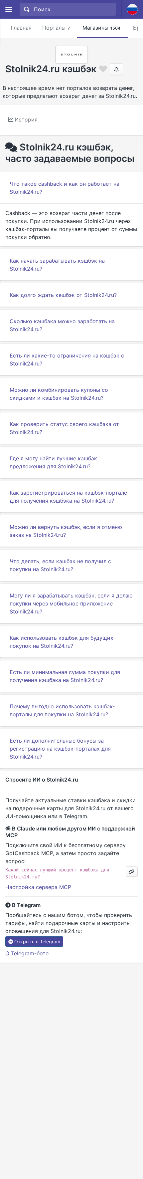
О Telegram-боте (27, 953)
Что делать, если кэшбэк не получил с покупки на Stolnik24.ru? (60, 565)
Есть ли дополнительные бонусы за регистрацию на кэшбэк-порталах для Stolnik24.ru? (60, 748)
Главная (21, 27)
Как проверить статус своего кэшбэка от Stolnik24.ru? (64, 428)
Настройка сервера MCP (38, 887)
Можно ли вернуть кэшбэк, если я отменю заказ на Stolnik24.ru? (66, 531)
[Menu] (8, 9)
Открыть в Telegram (37, 941)
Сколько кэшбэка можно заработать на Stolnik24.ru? (62, 325)
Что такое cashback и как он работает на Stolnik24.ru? (64, 187)
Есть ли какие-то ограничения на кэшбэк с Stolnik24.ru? (67, 359)
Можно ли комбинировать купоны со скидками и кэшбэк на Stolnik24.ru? (59, 393)
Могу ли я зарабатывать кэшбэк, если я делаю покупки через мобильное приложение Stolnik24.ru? (71, 603)
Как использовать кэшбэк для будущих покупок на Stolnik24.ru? (61, 641)
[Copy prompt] (132, 871)
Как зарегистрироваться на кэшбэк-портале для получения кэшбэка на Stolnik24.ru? (68, 496)
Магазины (101, 27)
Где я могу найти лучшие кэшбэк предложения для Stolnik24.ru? (53, 462)
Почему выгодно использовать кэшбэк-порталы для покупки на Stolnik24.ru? (62, 710)
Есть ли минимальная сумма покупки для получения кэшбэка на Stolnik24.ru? (65, 676)
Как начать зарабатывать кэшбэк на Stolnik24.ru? (57, 264)
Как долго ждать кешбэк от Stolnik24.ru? (63, 295)
